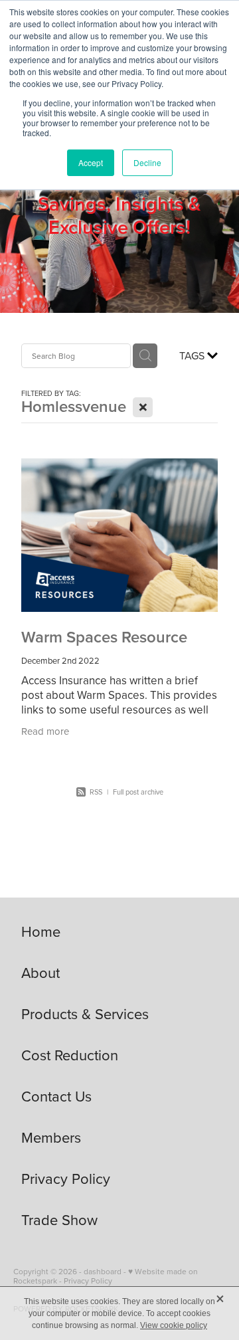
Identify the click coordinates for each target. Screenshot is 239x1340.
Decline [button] (147, 162)
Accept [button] (90, 162)
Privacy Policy (88, 1280)
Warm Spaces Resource (104, 636)
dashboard (102, 1271)
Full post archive (138, 792)
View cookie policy (173, 1325)
